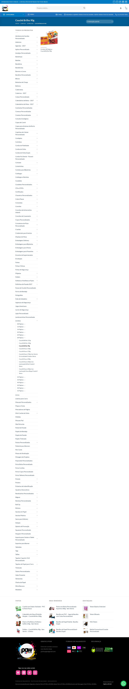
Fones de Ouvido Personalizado (25, 288)
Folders (17, 277)
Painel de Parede (20, 428)
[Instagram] (35, 672)
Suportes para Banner (22, 543)
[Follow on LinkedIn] (123, 1)
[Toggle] (37, 37)
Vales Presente (20, 575)
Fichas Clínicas (20, 266)
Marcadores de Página (22, 409)
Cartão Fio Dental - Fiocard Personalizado (24, 158)
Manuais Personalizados (23, 402)
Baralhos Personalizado (23, 75)
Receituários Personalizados (24, 493)
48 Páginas (20, 388)
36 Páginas (20, 380)
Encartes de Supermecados (24, 255)
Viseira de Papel (20, 582)
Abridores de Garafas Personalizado (22, 37)
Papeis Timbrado (20, 439)
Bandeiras (18, 64)
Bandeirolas (19, 68)
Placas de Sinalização (22, 453)
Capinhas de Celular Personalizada (21, 133)
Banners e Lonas (20, 71)
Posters (17, 482)
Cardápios (18, 138)
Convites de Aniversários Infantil (23, 211)
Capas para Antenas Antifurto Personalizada (25, 127)
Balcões (17, 60)
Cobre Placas (19, 199)
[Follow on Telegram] (126, 1)
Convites (18, 206)
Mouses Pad (19, 420)
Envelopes (18, 259)
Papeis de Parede (21, 435)
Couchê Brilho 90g (24, 346)
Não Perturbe (19, 424)
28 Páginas (30, 23)
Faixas (17, 262)
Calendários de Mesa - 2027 (24, 104)
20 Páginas (20, 332)
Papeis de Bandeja (21, 431)
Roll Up (17, 504)
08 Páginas (20, 324)
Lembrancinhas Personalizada (25, 317)
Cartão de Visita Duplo (22, 153)
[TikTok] (29, 672)
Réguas (17, 497)
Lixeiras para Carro (21, 398)
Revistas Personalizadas (23, 501)
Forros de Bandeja (21, 291)
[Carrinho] (126, 8)
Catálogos (18, 173)
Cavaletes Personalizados (23, 184)
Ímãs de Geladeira (21, 299)
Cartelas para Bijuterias (23, 170)
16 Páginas (20, 329)
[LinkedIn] (24, 672)
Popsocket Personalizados (23, 461)
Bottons (18, 86)
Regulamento (52, 681)
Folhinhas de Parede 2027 (23, 284)
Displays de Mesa (21, 237)
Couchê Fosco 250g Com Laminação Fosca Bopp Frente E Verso (28, 371)
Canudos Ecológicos (21, 119)
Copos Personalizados (22, 220)
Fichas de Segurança (21, 270)
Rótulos (17, 508)
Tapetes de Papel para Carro (24, 564)
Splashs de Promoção (22, 526)
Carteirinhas (19, 166)
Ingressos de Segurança (23, 302)
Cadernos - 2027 (20, 93)
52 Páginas (20, 391)
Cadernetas (19, 89)
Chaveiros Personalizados (23, 195)
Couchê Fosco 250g (24, 359)
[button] (123, 683)
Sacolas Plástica (20, 515)
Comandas (18, 203)
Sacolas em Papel (20, 512)
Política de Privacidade (39, 681)
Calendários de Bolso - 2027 (24, 100)
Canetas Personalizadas (23, 115)
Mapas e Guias (20, 406)
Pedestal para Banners (22, 446)
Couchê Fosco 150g (24, 348)
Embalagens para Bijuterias (24, 244)
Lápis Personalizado (21, 313)
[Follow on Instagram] (117, 1)
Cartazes (18, 162)
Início (17, 23)
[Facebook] (18, 672)
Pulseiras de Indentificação (24, 486)
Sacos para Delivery (21, 519)
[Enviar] (84, 8)
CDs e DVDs (19, 188)
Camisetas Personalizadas (23, 108)
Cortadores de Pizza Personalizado (21, 224)
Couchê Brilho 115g (25, 340)
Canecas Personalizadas (23, 111)
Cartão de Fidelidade (22, 145)
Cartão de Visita (20, 149)
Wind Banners (20, 586)
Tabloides (18, 547)
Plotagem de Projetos (22, 457)
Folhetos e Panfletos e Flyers (24, 280)
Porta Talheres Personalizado (24, 475)
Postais (17, 479)
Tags (16, 551)
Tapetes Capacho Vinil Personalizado (22, 559)
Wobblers (18, 590)
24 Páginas (20, 335)
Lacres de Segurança (21, 310)
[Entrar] (121, 8)
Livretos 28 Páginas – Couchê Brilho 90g (47, 50)
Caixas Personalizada (22, 97)
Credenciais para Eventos (23, 233)
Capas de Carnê (20, 122)
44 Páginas (20, 385)
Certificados (19, 192)
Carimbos (18, 142)
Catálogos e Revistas (22, 177)
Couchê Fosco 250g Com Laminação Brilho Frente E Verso (26, 364)
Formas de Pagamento (22, 681)
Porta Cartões (20, 468)
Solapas (17, 523)
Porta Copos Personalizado (24, 472)
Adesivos (18, 42)
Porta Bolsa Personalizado (23, 464)
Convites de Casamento (23, 216)
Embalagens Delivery (22, 240)
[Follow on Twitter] (120, 1)
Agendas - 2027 (20, 46)
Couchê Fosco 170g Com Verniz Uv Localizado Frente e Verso (28, 355)
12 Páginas (20, 326)
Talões (17, 554)
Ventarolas (18, 579)
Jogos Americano (21, 306)
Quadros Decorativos (22, 490)
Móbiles (18, 417)
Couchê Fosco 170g (24, 351)
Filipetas (18, 273)
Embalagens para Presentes (24, 251)
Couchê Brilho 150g (25, 343)
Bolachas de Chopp (21, 82)
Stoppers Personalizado (23, 534)
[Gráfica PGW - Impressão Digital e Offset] (17, 8)
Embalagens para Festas (23, 248)
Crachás (18, 229)
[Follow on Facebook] (114, 1)
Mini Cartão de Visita (22, 413)
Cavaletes (18, 181)
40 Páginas (20, 382)
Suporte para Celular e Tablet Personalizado (24, 538)
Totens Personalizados (22, 571)
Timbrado (18, 568)
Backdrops (18, 57)
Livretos (23, 23)
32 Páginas (20, 377)
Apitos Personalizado (22, 49)
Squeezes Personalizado (23, 530)
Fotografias (19, 295)
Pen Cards (18, 450)
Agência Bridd (107, 684)
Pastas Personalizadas (22, 442)
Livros (17, 395)
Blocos (17, 78)
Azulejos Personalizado (23, 53)
